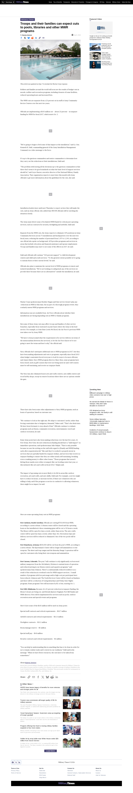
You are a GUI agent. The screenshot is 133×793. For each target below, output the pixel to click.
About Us (98, 770)
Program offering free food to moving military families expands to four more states (39, 727)
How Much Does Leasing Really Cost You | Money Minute (107, 63)
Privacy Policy (15, 770)
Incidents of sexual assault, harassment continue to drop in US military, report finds (100, 432)
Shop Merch (42, 777)
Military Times (27, 19)
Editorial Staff (71, 775)
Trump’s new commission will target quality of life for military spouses (38, 701)
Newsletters (42, 773)
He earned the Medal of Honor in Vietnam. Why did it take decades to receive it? (101, 404)
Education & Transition (77, 2)
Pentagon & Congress (92, 2)
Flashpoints (66, 2)
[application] (101, 28)
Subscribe (42, 770)
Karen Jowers (27, 35)
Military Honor (116, 2)
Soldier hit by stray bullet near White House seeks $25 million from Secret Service (39, 739)
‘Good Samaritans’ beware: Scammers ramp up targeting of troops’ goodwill (40, 714)
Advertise (70, 770)
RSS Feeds (42, 775)
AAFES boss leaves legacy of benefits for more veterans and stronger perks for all (40, 688)
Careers (98, 773)
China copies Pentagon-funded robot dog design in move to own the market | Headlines (106, 56)
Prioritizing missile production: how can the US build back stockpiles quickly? (107, 46)
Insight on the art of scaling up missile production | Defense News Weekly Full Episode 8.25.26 (101, 37)
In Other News (26, 684)
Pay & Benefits (57, 2)
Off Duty (102, 2)
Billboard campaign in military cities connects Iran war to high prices (100, 395)
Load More (50, 751)
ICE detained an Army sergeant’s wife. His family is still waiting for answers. (101, 412)
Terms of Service (16, 773)
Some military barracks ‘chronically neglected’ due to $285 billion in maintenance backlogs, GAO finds (100, 422)
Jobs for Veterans (101, 775)
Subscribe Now (126, 2)
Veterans (108, 2)
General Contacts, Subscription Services (79, 773)
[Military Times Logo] (22, 2)
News (50, 2)
